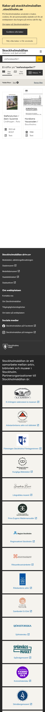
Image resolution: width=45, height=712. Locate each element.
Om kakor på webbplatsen (13, 313)
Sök (39, 59)
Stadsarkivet (7, 283)
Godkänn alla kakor (14, 32)
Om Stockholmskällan (11, 301)
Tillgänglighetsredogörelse (13, 307)
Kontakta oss (7, 296)
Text (14, 82)
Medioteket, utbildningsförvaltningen (17, 260)
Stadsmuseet (7, 266)
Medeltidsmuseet (9, 271)
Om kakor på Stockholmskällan (15, 24)
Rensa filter (38, 82)
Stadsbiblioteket (9, 277)
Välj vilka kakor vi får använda (19, 41)
